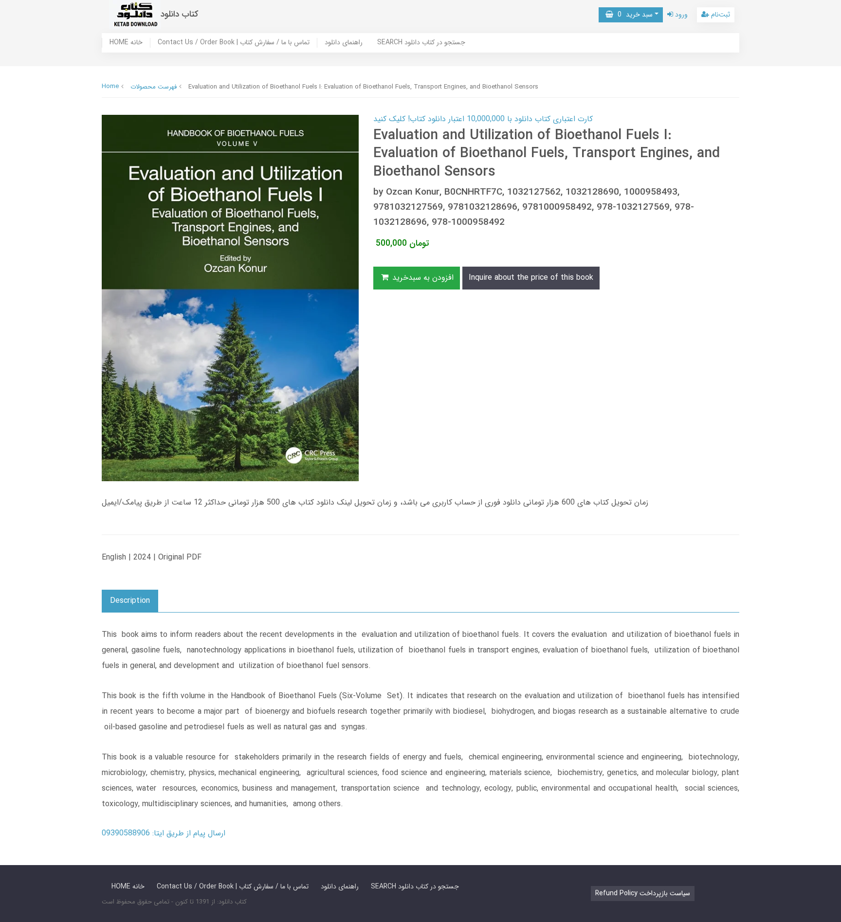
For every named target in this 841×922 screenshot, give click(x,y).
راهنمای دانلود (344, 43)
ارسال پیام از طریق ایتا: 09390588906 (163, 833)
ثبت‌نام (719, 14)
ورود (680, 14)
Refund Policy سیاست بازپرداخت (642, 893)
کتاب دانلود (180, 14)
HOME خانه (126, 43)
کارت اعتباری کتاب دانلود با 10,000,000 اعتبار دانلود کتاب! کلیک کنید (483, 119)
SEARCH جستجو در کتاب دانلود (421, 43)
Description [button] (130, 601)
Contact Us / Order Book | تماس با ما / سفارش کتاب (234, 43)
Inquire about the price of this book (531, 277)
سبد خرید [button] (633, 14)
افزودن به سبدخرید (422, 277)
